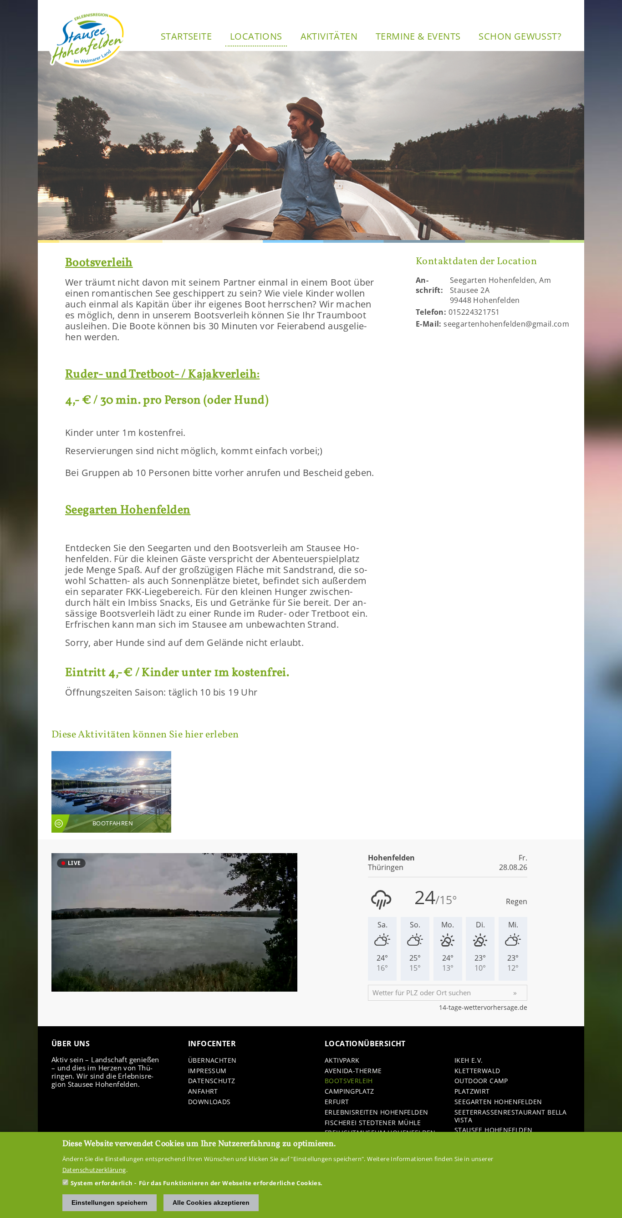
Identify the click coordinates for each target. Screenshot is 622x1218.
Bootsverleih (349, 1081)
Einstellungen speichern (109, 1202)
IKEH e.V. (468, 1060)
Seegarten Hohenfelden (498, 1102)
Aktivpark (342, 1060)
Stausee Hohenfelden (493, 1130)
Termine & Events (418, 36)
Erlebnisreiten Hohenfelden (376, 1112)
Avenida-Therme (353, 1071)
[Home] (88, 40)
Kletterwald (477, 1071)
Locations (256, 36)
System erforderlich (102, 1183)
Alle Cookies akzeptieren (211, 1202)
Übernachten (212, 1060)
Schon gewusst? (520, 36)
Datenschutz (211, 1081)
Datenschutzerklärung (94, 1170)
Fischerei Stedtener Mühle (373, 1123)
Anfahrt (203, 1091)
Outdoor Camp (481, 1081)
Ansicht (111, 792)
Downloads (209, 1102)
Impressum (207, 1071)
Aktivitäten (329, 36)
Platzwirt (472, 1091)
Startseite (186, 36)
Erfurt (337, 1102)
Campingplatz (349, 1091)
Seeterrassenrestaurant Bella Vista (510, 1116)
